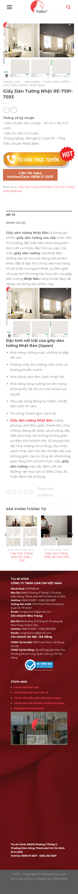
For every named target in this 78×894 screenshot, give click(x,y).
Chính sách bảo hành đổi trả (31, 692)
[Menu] (9, 7)
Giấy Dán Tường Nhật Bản (24, 85)
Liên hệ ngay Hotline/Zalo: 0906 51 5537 (30, 175)
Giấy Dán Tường (57, 81)
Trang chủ (11, 81)
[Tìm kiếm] (68, 7)
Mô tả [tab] (10, 214)
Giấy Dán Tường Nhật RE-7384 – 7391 (21, 557)
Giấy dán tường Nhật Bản (31, 420)
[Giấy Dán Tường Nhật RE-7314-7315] (56, 531)
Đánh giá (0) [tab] (15, 222)
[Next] (72, 542)
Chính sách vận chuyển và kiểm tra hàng (39, 703)
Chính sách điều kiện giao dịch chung (37, 697)
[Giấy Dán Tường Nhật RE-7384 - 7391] (21, 531)
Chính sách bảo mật (26, 687)
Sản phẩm (32, 81)
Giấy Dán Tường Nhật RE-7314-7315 (56, 555)
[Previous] (6, 542)
